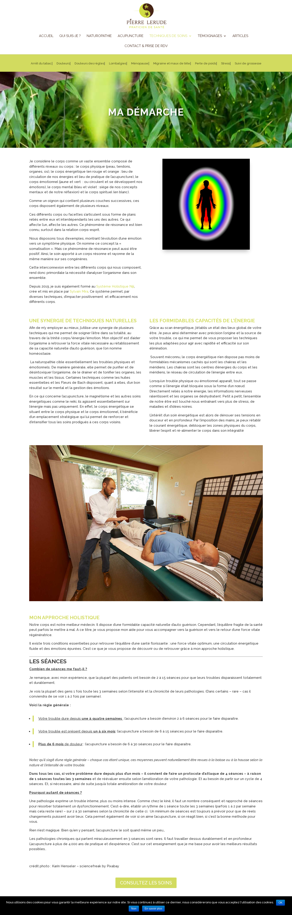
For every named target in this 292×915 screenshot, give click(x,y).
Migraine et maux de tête (171, 63)
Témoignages (210, 36)
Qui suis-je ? (70, 36)
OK (280, 902)
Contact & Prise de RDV (146, 46)
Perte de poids (205, 63)
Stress (225, 63)
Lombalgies (117, 63)
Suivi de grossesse (248, 63)
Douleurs (63, 63)
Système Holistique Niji (115, 286)
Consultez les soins (146, 883)
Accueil (46, 36)
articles (240, 36)
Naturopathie (99, 36)
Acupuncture (130, 36)
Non (133, 908)
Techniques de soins (168, 36)
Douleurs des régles (89, 63)
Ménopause (139, 63)
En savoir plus (153, 908)
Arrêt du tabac (41, 63)
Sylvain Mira (79, 291)
